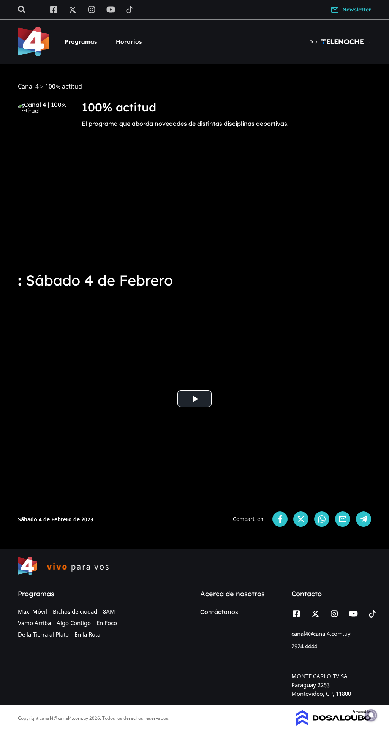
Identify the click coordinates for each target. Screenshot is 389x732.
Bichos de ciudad (75, 611)
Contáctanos (219, 612)
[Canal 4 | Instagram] (91, 9)
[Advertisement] (194, 208)
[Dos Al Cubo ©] (333, 723)
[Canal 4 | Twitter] (72, 9)
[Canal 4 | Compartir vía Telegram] (363, 519)
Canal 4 (28, 86)
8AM (109, 611)
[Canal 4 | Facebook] (53, 9)
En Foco (106, 623)
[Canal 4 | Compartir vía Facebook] (280, 519)
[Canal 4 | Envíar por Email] (342, 519)
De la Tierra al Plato (43, 634)
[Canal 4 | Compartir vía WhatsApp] (321, 519)
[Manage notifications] (371, 715)
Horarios (129, 41)
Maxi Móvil (32, 611)
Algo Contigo (74, 623)
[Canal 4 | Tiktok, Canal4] (129, 9)
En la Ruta (87, 634)
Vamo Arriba (34, 623)
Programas (81, 41)
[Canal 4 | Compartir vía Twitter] (300, 519)
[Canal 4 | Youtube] (110, 9)
